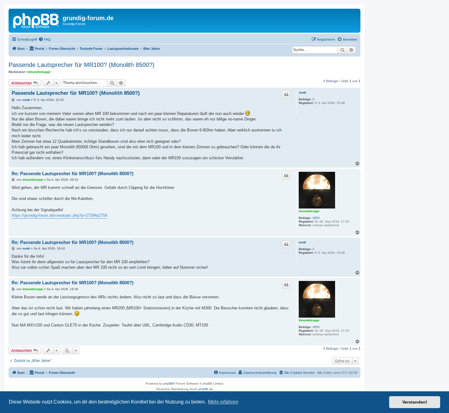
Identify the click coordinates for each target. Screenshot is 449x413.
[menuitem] (44, 39)
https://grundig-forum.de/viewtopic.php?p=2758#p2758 (59, 215)
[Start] (36, 20)
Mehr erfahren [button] (223, 401)
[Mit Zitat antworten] (286, 94)
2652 (316, 217)
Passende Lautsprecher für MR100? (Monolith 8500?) (82, 64)
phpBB (168, 383)
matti (302, 92)
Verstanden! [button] (414, 402)
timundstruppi (38, 72)
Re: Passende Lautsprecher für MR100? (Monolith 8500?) (72, 173)
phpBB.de (206, 389)
